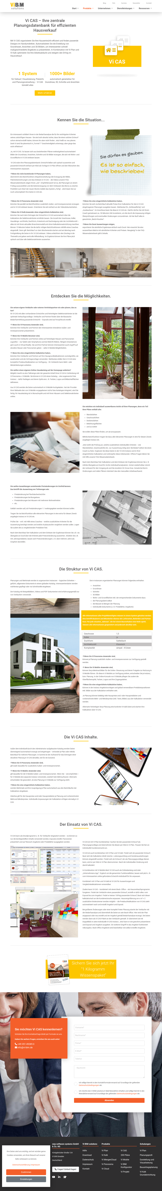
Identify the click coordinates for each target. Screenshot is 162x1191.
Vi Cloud (105, 1169)
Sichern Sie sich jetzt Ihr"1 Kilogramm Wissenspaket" (93, 969)
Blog (104, 3)
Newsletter (136, 3)
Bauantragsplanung (149, 1167)
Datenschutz (88, 1159)
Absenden (109, 1100)
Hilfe (85, 1150)
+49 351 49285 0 (25, 1044)
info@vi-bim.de (25, 1047)
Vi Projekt (125, 1172)
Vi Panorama (107, 1164)
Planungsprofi (146, 1155)
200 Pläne (125, 1155)
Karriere (124, 3)
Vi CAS (124, 1150)
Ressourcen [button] (144, 8)
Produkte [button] (87, 8)
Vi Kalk (105, 1155)
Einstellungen (26, 1179)
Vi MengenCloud (109, 1159)
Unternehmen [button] (104, 8)
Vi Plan (105, 1150)
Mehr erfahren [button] (45, 93)
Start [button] (74, 8)
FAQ (113, 3)
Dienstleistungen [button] (125, 8)
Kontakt (149, 3)
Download (87, 1155)
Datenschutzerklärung (21, 1165)
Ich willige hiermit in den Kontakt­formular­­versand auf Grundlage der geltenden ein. (109, 1084)
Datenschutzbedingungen (89, 1085)
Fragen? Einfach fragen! (66, 1169)
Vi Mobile (125, 1159)
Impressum (88, 1164)
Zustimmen (26, 1172)
